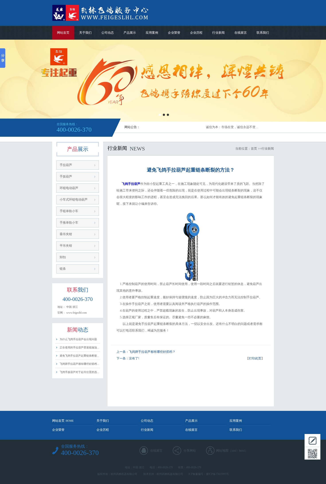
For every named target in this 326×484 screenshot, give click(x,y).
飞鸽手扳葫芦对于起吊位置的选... (79, 372)
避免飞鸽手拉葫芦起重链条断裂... (79, 355)
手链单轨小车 (69, 211)
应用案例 (152, 32)
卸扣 (63, 257)
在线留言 (240, 32)
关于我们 (85, 32)
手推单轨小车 (69, 222)
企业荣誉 (174, 32)
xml (234, 450)
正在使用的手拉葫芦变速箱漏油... (79, 347)
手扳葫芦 (66, 176)
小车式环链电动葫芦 (74, 199)
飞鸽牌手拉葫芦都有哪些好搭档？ (152, 351)
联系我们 (263, 32)
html (242, 450)
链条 (63, 268)
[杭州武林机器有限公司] (118, 24)
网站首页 (63, 32)
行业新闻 (218, 32)
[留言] (312, 440)
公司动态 (107, 32)
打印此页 (255, 358)
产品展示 (130, 32)
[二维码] (312, 453)
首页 (254, 148)
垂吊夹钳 (66, 234)
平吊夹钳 (66, 245)
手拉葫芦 (66, 165)
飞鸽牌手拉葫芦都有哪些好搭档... (79, 363)
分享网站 (189, 450)
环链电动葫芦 (69, 188)
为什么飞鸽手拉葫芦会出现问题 (78, 339)
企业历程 (196, 32)
